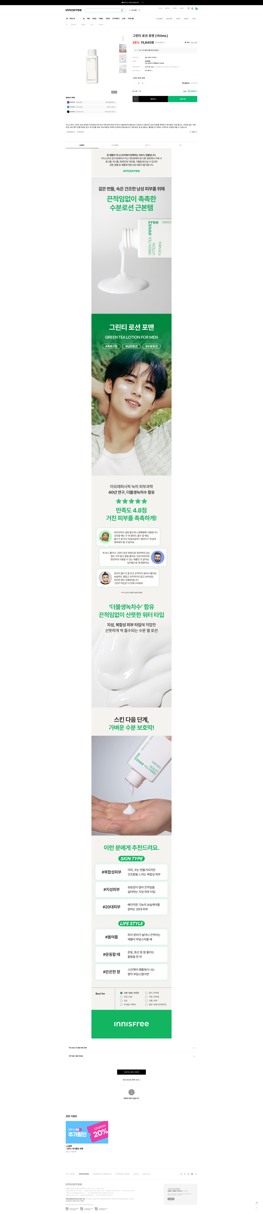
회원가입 (167, 8)
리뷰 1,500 (194, 42)
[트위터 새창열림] (181, 1174)
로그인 (160, 8)
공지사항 (136, 1174)
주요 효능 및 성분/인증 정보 (78, 1048)
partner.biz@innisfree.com (106, 1193)
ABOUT (182, 8)
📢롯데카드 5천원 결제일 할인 (130, 2)
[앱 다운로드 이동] (196, 1174)
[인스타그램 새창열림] (188, 1174)
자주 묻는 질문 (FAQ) (76, 1056)
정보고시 (147, 145)
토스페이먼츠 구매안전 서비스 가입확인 (75, 1201)
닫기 (143, 2)
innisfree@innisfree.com (78, 1193)
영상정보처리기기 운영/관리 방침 (102, 1174)
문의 (180, 145)
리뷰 (115, 145)
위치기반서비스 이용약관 (123, 1174)
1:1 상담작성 (171, 1199)
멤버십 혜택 (169, 18)
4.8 (188, 42)
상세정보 (81, 145)
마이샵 (194, 18)
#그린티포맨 (80, 132)
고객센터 (175, 8)
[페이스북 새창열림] (184, 1174)
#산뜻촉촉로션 (70, 132)
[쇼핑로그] (257, 1203)
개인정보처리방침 (84, 1174)
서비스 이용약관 (70, 1174)
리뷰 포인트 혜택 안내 (131, 1080)
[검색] (122, 10)
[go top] (257, 1208)
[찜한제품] (188, 8)
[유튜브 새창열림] (192, 1174)
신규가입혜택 (159, 18)
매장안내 (186, 18)
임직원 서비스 (147, 1174)
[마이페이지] (192, 8)
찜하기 (136, 99)
